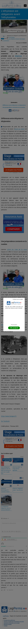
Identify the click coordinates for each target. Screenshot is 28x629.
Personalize (14, 324)
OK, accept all (14, 327)
